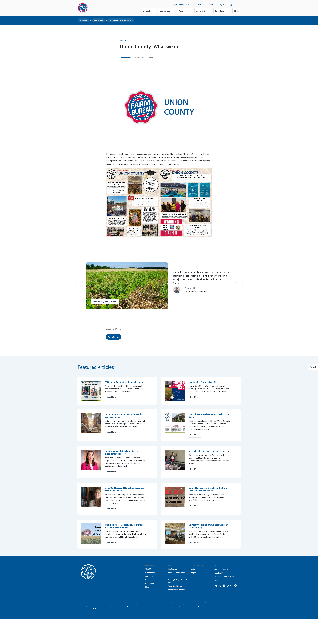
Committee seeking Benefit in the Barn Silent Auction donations (208, 489)
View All (313, 367)
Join (199, 4)
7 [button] (90, 311)
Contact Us (172, 569)
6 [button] (88, 311)
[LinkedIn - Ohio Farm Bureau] (224, 585)
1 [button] (76, 311)
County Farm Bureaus (176, 589)
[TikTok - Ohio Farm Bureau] (235, 585)
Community (201, 11)
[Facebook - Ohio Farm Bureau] (216, 585)
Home (84, 20)
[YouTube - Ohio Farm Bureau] (231, 585)
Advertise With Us (175, 586)
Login (221, 4)
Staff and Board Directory (178, 572)
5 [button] (85, 311)
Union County (113, 337)
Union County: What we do (121, 20)
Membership (165, 11)
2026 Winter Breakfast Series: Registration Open (209, 415)
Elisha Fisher (125, 57)
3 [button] (81, 311)
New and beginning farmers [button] (105, 301)
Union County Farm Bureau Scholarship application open (123, 415)
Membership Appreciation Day (203, 382)
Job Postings (173, 576)
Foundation (220, 11)
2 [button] (78, 311)
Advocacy (183, 11)
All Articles (98, 20)
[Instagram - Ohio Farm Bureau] (228, 585)
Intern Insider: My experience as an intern (209, 451)
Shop (236, 11)
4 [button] (83, 311)
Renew (210, 4)
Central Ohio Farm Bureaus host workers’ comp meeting (208, 526)
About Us (147, 11)
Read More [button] (111, 397)
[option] (159, 285)
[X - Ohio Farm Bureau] (220, 585)
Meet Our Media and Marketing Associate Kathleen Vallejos (124, 489)
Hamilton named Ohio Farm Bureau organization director (121, 452)
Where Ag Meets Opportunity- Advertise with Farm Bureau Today (124, 526)
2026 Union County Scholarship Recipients (125, 382)
